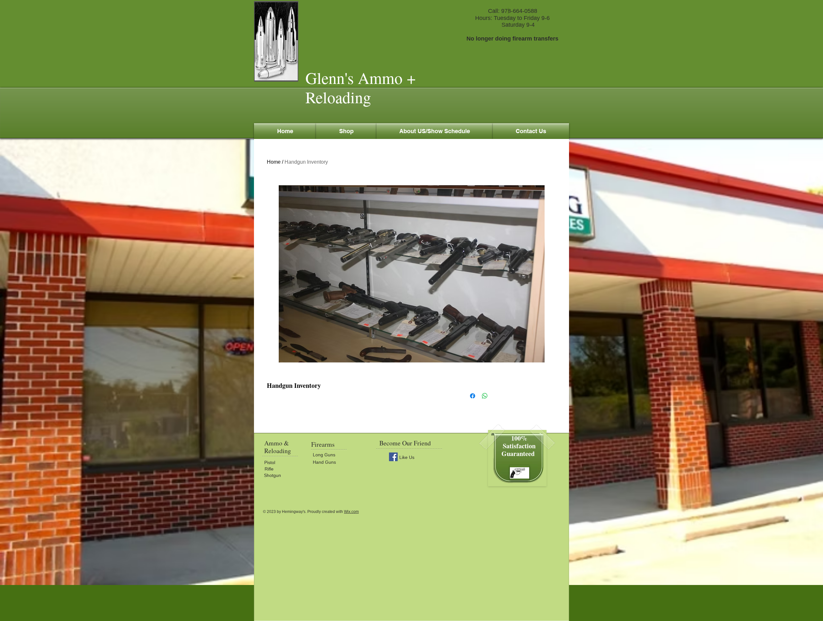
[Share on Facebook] (472, 396)
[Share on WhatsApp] (485, 396)
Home (274, 162)
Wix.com (351, 511)
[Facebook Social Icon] (393, 456)
